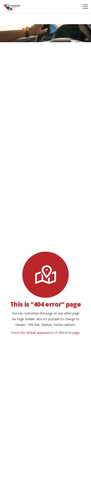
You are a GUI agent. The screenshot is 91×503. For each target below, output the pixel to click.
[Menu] (85, 6)
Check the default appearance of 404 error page (45, 332)
